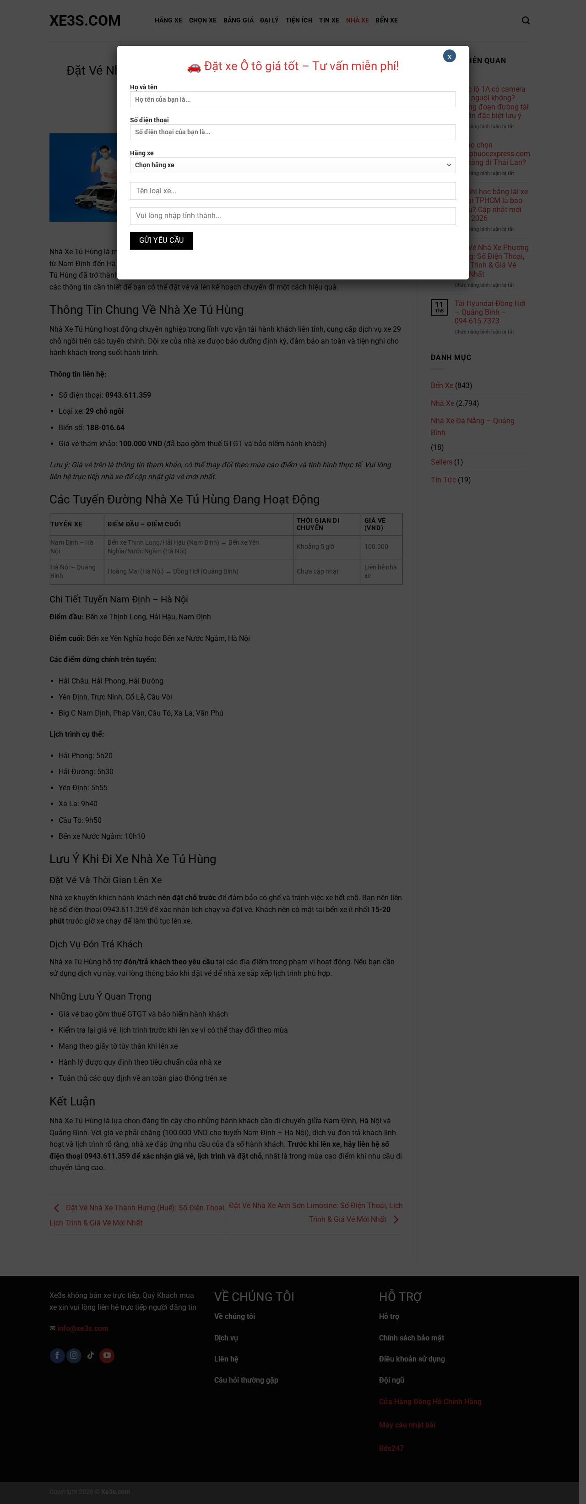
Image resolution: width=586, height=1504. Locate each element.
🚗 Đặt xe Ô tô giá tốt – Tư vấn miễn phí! (293, 66)
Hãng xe (142, 153)
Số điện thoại (149, 120)
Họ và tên (143, 87)
